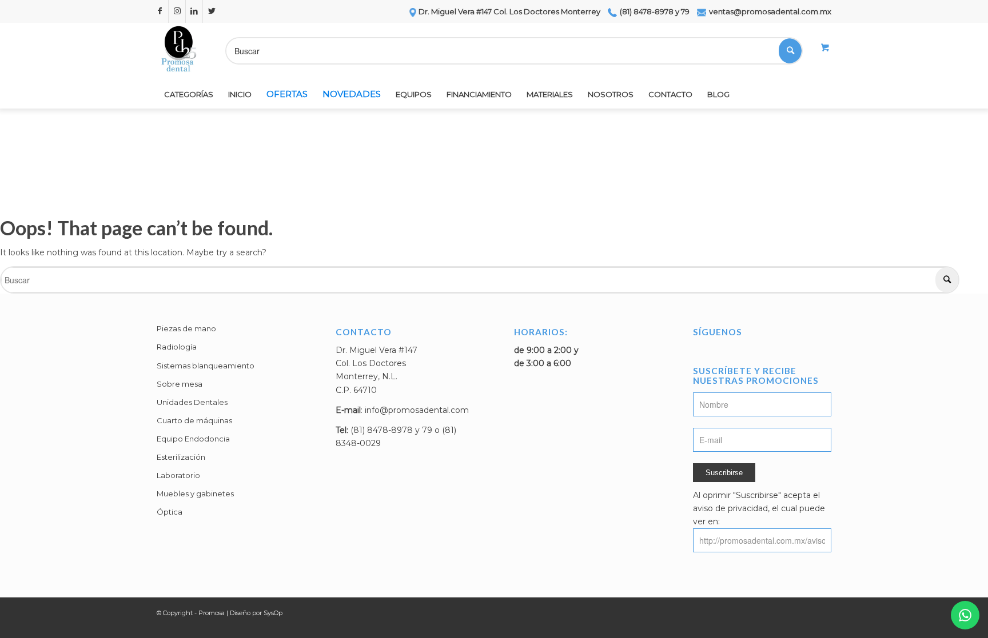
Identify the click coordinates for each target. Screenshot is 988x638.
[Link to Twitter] (211, 11)
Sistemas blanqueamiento (205, 365)
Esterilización (181, 457)
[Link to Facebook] (160, 11)
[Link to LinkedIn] (194, 11)
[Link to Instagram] (177, 11)
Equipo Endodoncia (193, 438)
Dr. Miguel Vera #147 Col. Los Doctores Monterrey (509, 11)
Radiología (177, 346)
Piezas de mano (186, 328)
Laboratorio (178, 475)
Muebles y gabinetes (195, 493)
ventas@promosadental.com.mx (769, 11)
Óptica (169, 511)
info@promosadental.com (417, 410)
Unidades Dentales (192, 402)
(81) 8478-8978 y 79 (654, 11)
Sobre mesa (179, 383)
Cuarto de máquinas (194, 420)
